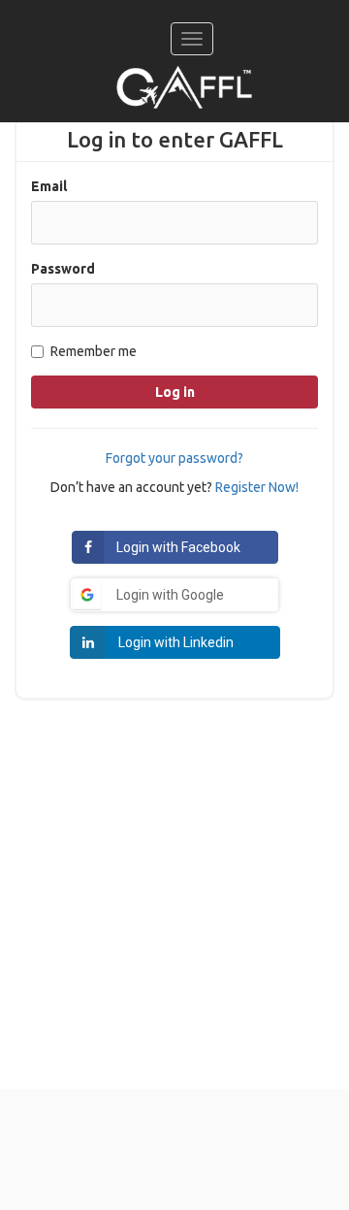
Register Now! (257, 487)
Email (49, 186)
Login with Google (170, 595)
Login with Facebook (178, 547)
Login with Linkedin (176, 642)
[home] (184, 87)
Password (63, 269)
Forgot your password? (174, 458)
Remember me (93, 351)
